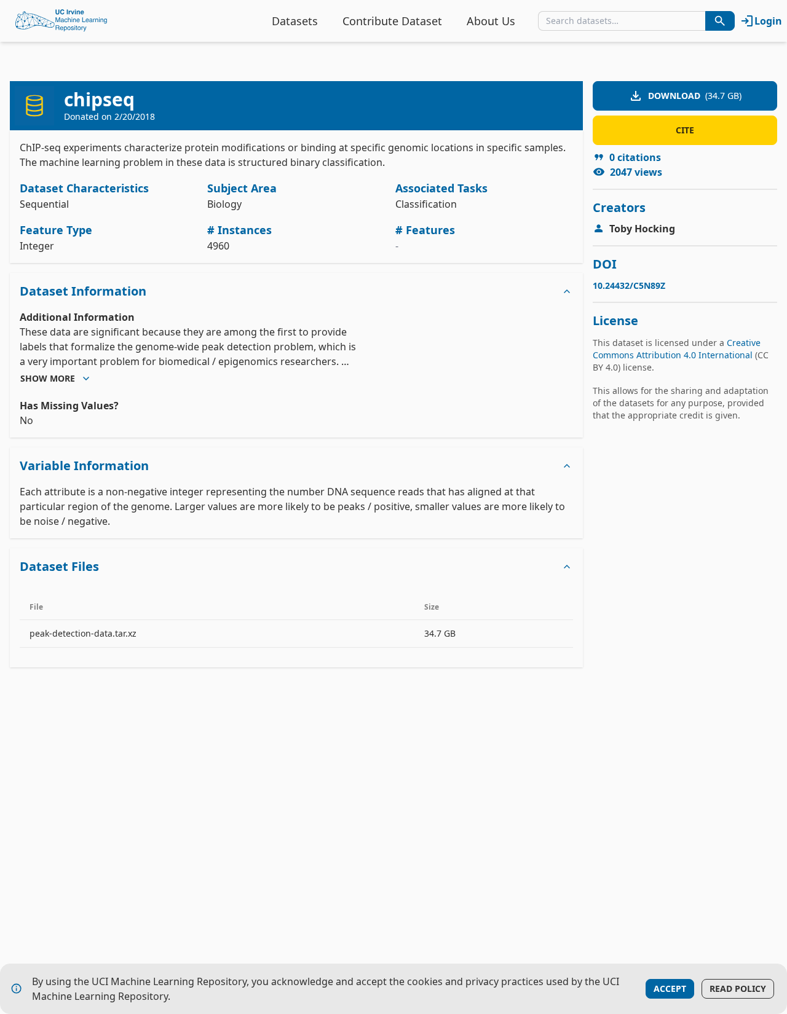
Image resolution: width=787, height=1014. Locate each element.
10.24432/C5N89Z (629, 285)
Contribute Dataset (392, 21)
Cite (685, 130)
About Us (491, 21)
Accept (670, 988)
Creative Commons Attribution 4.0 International (677, 349)
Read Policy (738, 988)
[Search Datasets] (720, 21)
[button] (296, 291)
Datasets (295, 21)
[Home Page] (61, 21)
